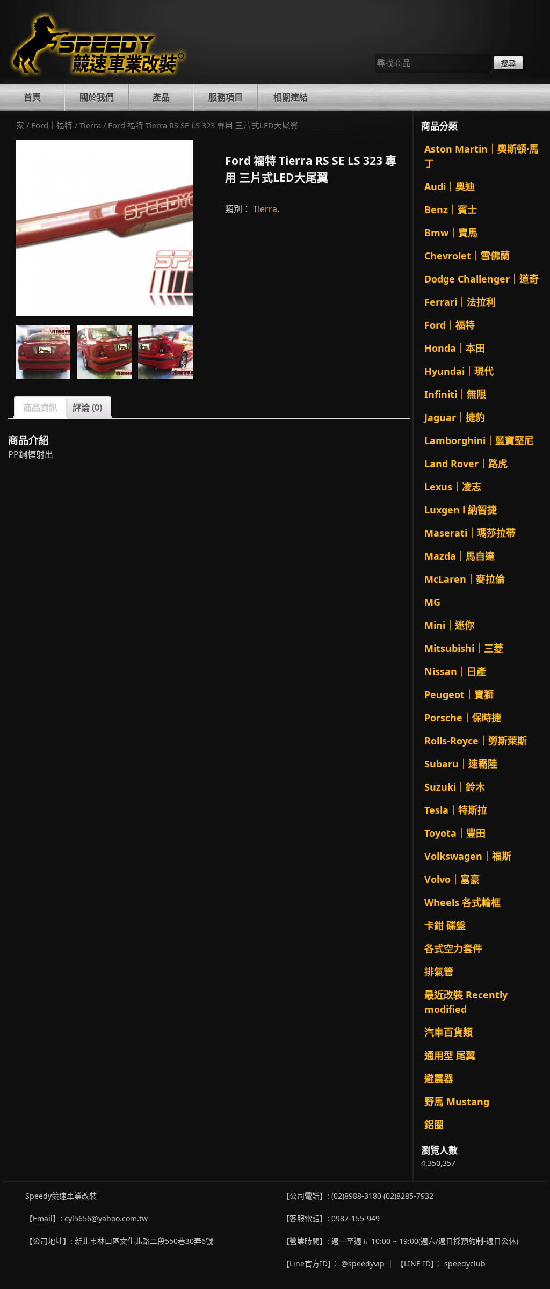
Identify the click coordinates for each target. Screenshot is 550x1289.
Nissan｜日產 (455, 671)
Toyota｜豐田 (455, 833)
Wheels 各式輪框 (462, 902)
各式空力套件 (453, 948)
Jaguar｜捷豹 (454, 417)
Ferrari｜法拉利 (460, 301)
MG (432, 602)
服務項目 (225, 97)
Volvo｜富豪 (452, 879)
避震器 (438, 1078)
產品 (161, 97)
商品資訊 (40, 408)
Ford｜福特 (52, 125)
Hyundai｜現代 (459, 371)
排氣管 (438, 971)
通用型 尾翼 (449, 1055)
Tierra (90, 125)
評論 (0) (87, 408)
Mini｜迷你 (449, 625)
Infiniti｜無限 (455, 394)
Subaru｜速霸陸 (460, 763)
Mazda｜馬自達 (459, 555)
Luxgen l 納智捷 (460, 509)
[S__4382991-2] (104, 352)
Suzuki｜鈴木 (454, 786)
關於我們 (96, 97)
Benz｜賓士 (450, 209)
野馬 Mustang (456, 1101)
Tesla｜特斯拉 (455, 809)
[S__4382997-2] (104, 228)
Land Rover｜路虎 (466, 463)
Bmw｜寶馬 (450, 232)
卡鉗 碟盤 (445, 925)
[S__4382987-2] (165, 352)
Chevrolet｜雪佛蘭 (467, 255)
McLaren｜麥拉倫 (464, 579)
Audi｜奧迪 (449, 186)
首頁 (32, 97)
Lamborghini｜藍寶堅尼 (479, 440)
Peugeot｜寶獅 (459, 694)
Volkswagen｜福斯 (467, 856)
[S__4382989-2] (43, 352)
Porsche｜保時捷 (462, 717)
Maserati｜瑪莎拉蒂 (470, 532)
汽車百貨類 (448, 1032)
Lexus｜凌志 (452, 486)
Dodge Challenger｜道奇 (481, 278)
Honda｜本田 (454, 348)
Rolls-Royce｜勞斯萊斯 (475, 740)
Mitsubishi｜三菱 (463, 648)
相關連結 (290, 97)
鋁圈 (434, 1124)
